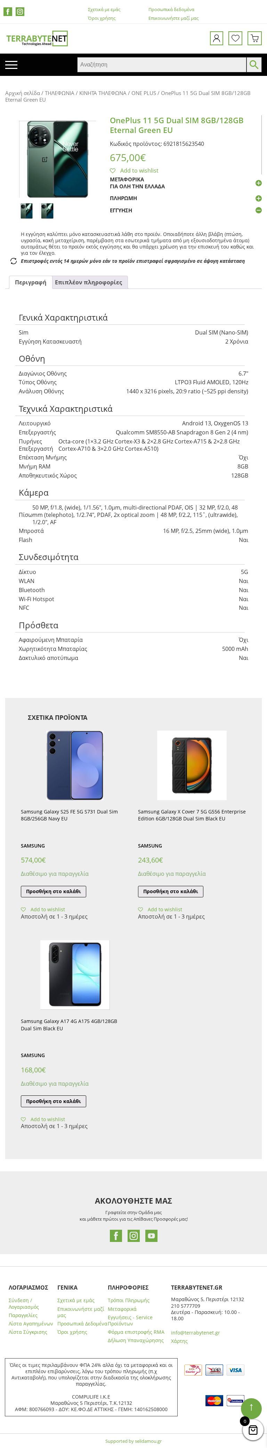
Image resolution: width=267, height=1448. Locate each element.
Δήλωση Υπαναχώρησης (136, 1340)
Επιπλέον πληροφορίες (88, 282)
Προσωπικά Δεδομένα (82, 1324)
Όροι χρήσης (101, 18)
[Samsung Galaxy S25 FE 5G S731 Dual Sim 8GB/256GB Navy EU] (75, 765)
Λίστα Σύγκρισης (28, 1332)
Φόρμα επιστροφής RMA (136, 1332)
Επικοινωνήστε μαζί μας (173, 18)
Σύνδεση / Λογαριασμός (24, 1303)
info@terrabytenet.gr (195, 1332)
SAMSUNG (33, 845)
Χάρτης (179, 1341)
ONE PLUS (143, 92)
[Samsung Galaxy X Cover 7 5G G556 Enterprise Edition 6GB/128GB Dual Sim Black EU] (192, 765)
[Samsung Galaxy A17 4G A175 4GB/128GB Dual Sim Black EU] (75, 975)
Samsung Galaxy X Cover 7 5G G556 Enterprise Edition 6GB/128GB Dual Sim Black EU (192, 815)
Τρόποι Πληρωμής (128, 1300)
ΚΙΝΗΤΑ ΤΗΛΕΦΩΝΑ (103, 92)
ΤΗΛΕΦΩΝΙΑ (59, 92)
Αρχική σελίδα (22, 92)
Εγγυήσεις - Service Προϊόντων (130, 1320)
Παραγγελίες (23, 1315)
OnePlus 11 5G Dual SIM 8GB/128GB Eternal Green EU (177, 125)
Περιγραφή (31, 282)
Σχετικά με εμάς (104, 10)
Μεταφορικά (122, 1309)
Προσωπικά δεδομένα (171, 10)
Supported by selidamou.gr (133, 1441)
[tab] (30, 282)
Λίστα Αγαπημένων (31, 1324)
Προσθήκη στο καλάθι (53, 891)
